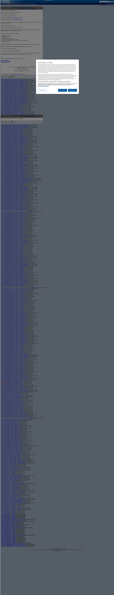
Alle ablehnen (62, 90)
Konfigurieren (42, 90)
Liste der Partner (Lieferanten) (43, 86)
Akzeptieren (72, 90)
